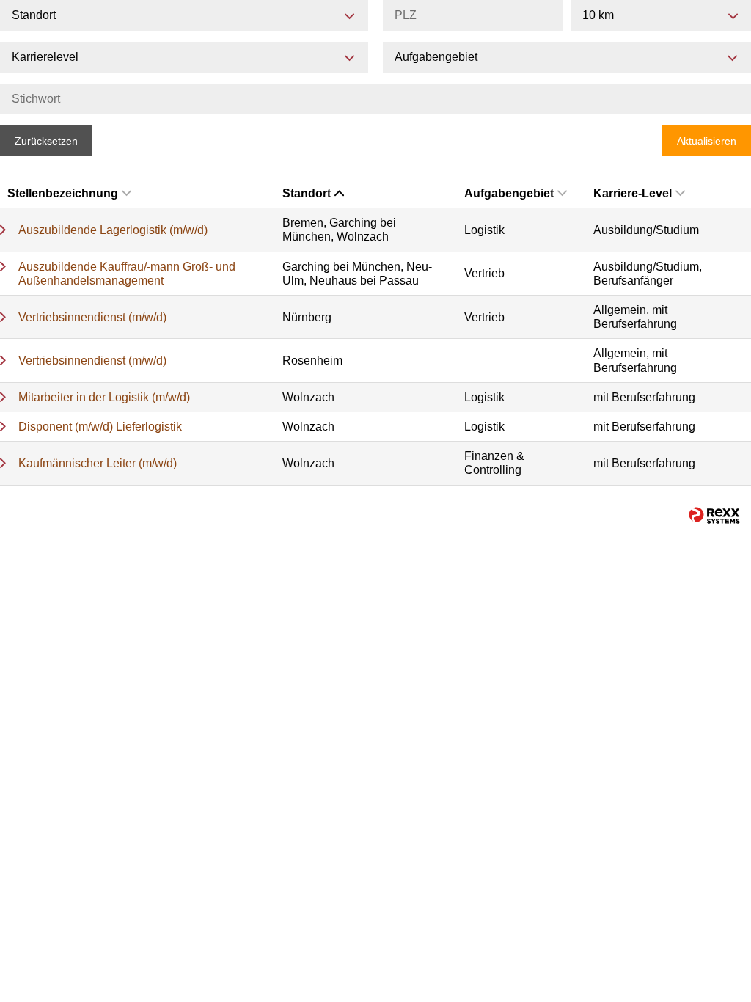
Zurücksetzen (46, 141)
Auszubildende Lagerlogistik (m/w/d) (113, 230)
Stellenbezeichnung (62, 193)
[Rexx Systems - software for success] (714, 515)
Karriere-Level (632, 193)
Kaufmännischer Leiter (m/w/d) (97, 463)
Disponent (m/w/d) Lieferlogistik (100, 426)
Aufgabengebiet (509, 193)
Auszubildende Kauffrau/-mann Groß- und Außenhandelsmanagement (126, 273)
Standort (306, 193)
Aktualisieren (706, 141)
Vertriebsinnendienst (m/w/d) (92, 317)
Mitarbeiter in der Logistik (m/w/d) (104, 397)
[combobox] (661, 15)
